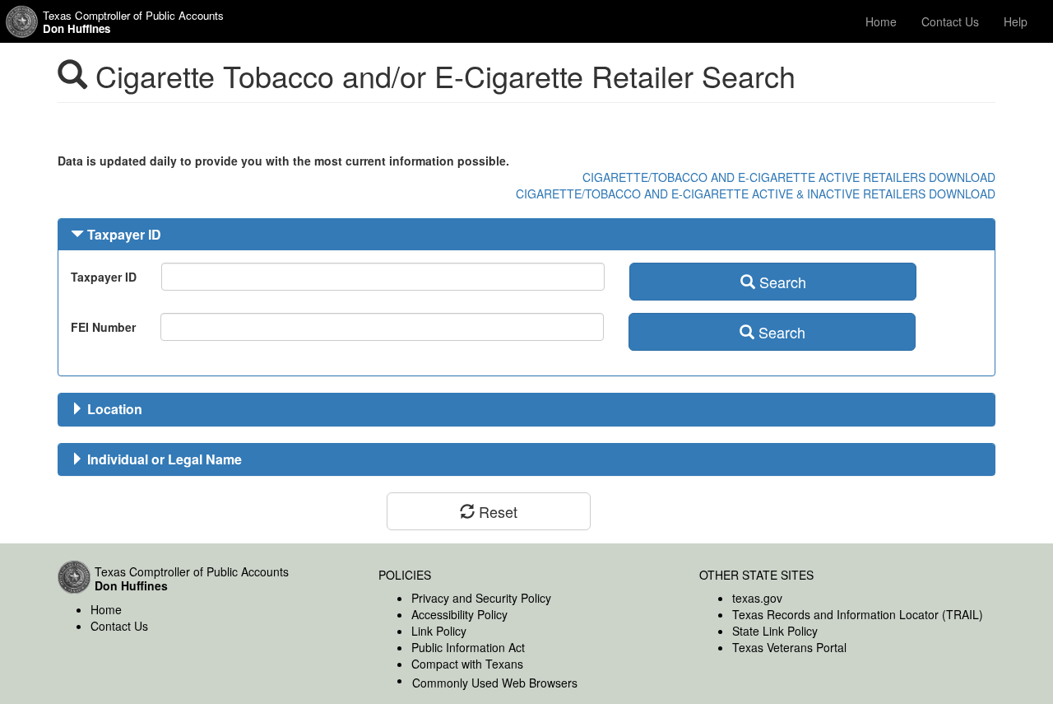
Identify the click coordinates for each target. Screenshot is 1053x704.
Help (1015, 21)
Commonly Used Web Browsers (495, 682)
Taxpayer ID (80, 276)
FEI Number (79, 327)
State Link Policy (775, 630)
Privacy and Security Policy (481, 598)
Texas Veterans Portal (789, 647)
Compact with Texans (467, 663)
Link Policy (438, 630)
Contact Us (950, 21)
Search (780, 281)
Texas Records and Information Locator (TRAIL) (857, 614)
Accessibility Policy (459, 614)
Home (881, 21)
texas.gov (757, 598)
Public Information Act (468, 647)
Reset (496, 511)
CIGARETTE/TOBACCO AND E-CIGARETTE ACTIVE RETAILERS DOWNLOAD (788, 177)
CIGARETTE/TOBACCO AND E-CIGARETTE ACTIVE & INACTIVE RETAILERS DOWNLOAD (755, 193)
